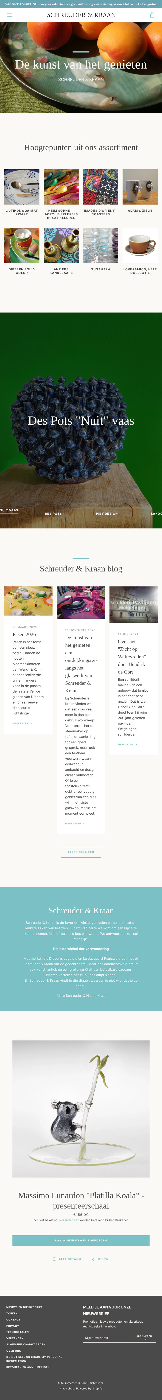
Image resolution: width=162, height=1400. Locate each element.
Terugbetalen (17, 1332)
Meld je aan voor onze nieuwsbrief (107, 1310)
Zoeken (12, 1313)
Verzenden (15, 1338)
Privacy (12, 1325)
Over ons (13, 1350)
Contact (13, 1319)
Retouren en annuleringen (28, 1367)
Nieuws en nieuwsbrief (24, 1307)
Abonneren (144, 1336)
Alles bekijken (81, 852)
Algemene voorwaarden (26, 1344)
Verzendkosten (68, 1220)
